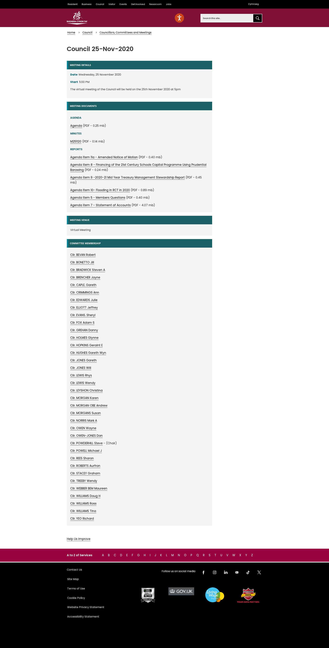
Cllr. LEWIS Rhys (81, 375)
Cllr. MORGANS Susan (85, 413)
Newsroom (155, 4)
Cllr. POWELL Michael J (86, 451)
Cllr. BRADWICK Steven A (87, 270)
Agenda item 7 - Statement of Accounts (100, 205)
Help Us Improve (78, 539)
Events (123, 4)
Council (100, 4)
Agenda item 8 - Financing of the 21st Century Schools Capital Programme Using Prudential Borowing (138, 167)
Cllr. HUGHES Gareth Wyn (88, 353)
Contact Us (74, 570)
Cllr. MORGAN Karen (84, 398)
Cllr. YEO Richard (82, 518)
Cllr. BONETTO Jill (82, 262)
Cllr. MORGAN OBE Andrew (88, 405)
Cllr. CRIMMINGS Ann (84, 292)
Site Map (73, 579)
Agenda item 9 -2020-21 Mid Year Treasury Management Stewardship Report (127, 177)
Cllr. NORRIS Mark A (83, 421)
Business (87, 4)
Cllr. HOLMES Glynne (84, 338)
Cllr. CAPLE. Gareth (83, 285)
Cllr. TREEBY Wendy (83, 481)
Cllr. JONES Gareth (83, 360)
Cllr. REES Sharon (82, 458)
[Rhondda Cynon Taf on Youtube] (237, 572)
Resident (72, 4)
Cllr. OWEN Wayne (83, 428)
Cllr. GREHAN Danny (84, 330)
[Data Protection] (248, 595)
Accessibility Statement (83, 617)
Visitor (111, 4)
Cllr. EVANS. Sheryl (82, 315)
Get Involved (138, 4)
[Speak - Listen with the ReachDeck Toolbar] (179, 18)
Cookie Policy (76, 598)
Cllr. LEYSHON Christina (86, 390)
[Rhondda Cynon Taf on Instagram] (215, 572)
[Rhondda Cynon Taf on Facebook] (203, 572)
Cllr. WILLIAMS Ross (83, 503)
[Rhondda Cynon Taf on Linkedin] (226, 572)
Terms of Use (76, 588)
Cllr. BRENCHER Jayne (85, 277)
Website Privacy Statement (85, 607)
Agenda (76, 126)
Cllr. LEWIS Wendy (82, 383)
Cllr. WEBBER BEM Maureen (88, 488)
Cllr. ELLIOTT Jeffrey (84, 308)
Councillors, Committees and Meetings (125, 32)
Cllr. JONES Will (80, 368)
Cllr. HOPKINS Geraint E (86, 345)
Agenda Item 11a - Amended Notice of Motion (104, 157)
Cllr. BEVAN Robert (83, 255)
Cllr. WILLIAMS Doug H (85, 496)
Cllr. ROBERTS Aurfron (85, 466)
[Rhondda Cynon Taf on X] (259, 572)
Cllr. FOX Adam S (82, 323)
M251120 (75, 141)
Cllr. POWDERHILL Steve (86, 443)
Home (71, 32)
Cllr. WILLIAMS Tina (83, 511)
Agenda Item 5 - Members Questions (97, 198)
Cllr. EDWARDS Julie (84, 300)
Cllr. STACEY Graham (85, 473)
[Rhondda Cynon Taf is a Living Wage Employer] (214, 594)
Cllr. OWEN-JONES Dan (86, 436)
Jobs (168, 4)
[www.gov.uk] (148, 595)
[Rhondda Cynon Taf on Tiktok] (248, 572)
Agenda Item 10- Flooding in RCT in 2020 (100, 190)
